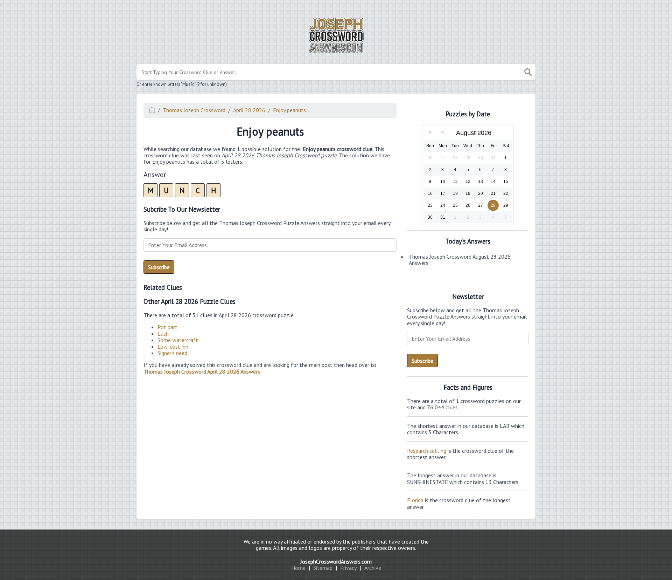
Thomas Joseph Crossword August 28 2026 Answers (460, 259)
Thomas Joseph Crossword (194, 110)
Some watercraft (178, 339)
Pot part (167, 326)
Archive (372, 567)
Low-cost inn (173, 346)
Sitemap (322, 567)
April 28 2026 (249, 110)
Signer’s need (172, 352)
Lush (163, 333)
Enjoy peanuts (289, 110)
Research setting (426, 450)
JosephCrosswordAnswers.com (336, 561)
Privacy (348, 567)
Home (298, 567)
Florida (415, 500)
